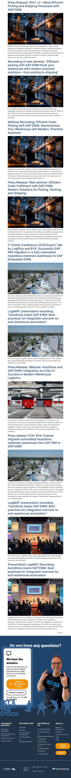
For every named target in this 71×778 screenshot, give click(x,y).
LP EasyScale (41, 739)
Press (57, 740)
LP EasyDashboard (43, 732)
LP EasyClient (41, 742)
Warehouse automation (5, 730)
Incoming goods (6, 741)
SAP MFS (22, 730)
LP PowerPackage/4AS (25, 741)
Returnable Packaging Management (8, 735)
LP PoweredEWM (24, 737)
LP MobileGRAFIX (43, 749)
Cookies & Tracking (38, 771)
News (57, 737)
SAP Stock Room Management (24, 733)
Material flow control (7, 738)
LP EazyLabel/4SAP (43, 729)
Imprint (45, 767)
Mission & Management (60, 728)
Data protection (37, 767)
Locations (59, 732)
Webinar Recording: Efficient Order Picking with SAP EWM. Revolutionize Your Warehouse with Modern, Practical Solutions (35, 127)
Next (60, 633)
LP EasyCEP (41, 751)
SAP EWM (22, 727)
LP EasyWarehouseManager (44, 735)
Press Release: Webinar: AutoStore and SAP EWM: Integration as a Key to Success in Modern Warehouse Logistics (35, 372)
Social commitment (62, 734)
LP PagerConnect (43, 754)
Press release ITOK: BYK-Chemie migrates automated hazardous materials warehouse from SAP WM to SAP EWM (34, 441)
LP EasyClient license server (44, 745)
